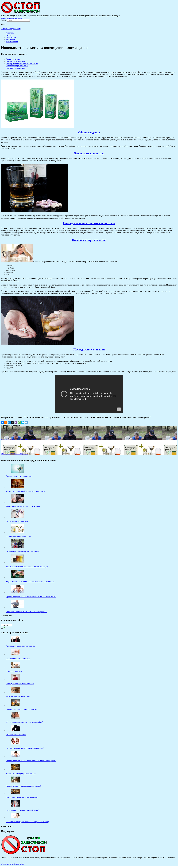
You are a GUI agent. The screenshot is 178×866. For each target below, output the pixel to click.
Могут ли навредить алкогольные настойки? (24, 722)
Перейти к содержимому (11, 29)
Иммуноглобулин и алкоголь (18, 696)
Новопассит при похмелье (17, 66)
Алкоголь (10, 33)
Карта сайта (19, 864)
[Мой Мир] (9, 422)
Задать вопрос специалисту (12, 18)
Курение (9, 35)
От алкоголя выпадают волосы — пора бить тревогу (27, 822)
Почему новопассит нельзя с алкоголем (22, 64)
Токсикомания (12, 42)
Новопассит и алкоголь (15, 61)
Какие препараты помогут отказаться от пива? (25, 748)
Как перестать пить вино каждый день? (22, 810)
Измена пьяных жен (14, 671)
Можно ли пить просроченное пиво (20, 773)
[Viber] (16, 422)
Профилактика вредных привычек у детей (23, 786)
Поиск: (4, 20)
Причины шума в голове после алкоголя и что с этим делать (31, 761)
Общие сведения (13, 59)
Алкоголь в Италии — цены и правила (22, 797)
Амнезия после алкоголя (16, 735)
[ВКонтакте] (2, 422)
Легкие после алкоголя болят (18, 658)
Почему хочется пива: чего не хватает (21, 709)
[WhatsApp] (19, 422)
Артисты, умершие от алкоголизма (20, 646)
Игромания (10, 39)
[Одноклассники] (5, 422)
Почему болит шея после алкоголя (20, 684)
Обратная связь (7, 864)
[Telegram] (26, 422)
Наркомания (11, 37)
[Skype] (22, 422)
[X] (12, 422)
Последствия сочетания (15, 68)
